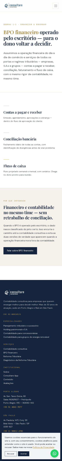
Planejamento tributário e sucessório (20, 325)
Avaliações (8, 383)
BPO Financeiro (10, 352)
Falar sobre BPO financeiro (20, 250)
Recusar (10, 454)
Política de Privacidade (43, 447)
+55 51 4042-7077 (12, 407)
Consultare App (10, 375)
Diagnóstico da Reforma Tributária (19, 360)
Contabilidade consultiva (15, 349)
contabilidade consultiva (32, 233)
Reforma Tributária (12, 356)
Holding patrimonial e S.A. (15, 329)
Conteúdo (8, 379)
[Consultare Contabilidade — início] (13, 6)
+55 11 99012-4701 (13, 431)
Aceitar (23, 454)
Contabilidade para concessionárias (20, 333)
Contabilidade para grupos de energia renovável (26, 337)
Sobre (6, 372)
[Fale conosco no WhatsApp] (54, 453)
